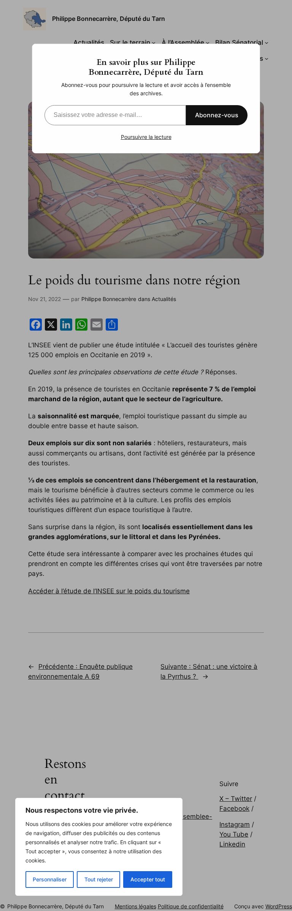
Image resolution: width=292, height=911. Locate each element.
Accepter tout (147, 879)
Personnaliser (50, 879)
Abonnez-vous (216, 115)
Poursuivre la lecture (146, 137)
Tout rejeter (98, 879)
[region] (98, 847)
